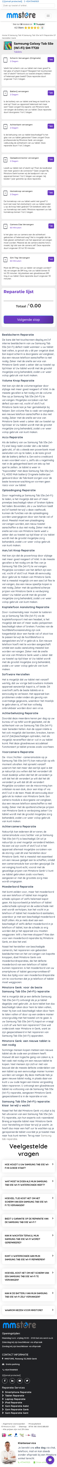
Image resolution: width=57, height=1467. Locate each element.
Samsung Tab (15, 35)
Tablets (18, 51)
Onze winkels (42, 1462)
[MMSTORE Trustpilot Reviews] (28, 24)
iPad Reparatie (13, 1402)
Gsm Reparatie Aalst (17, 1405)
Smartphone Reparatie (18, 1392)
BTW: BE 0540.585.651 (39, 1426)
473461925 (25, 1462)
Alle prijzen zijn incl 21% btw (16, 1429)
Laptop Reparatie (15, 1399)
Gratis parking (13, 1364)
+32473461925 (32, 1)
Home (4, 35)
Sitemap (23, 1426)
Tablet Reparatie (14, 1395)
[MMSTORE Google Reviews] (29, 28)
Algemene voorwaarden (14, 1424)
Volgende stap (28, 319)
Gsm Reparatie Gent (16, 1412)
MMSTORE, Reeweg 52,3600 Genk (21, 1358)
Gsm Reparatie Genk (17, 1409)
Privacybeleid (34, 1424)
